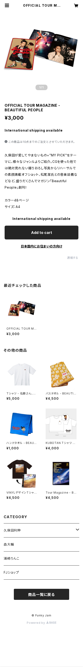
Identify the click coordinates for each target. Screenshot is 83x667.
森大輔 (9, 544)
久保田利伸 (12, 530)
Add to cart (41, 232)
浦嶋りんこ (12, 558)
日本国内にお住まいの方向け (41, 246)
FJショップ (11, 572)
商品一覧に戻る (41, 594)
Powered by (36, 622)
